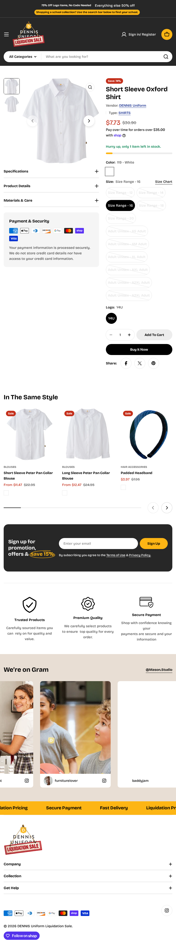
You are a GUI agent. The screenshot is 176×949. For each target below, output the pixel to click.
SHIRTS (124, 113)
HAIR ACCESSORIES (134, 467)
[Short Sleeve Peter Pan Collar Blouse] (29, 434)
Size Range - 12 (121, 194)
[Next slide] (88, 120)
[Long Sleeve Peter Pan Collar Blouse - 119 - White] (64, 492)
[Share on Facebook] (126, 363)
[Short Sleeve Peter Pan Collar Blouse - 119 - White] (6, 492)
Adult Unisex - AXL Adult (128, 271)
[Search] (166, 56)
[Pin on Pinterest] (153, 363)
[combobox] (88, 56)
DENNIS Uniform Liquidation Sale (44, 926)
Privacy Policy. (140, 555)
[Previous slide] (32, 120)
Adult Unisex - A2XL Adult (129, 284)
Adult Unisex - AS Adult (127, 233)
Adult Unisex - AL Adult (127, 258)
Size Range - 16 (120, 205)
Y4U (111, 318)
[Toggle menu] (6, 34)
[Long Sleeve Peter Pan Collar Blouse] (88, 434)
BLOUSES (10, 467)
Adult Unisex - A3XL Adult (129, 297)
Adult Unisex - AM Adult (127, 246)
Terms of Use (115, 555)
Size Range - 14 (152, 194)
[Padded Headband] (146, 434)
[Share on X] (139, 363)
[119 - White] (109, 171)
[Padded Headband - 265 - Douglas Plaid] (123, 487)
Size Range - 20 (122, 220)
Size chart (163, 182)
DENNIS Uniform (132, 105)
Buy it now (139, 349)
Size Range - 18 (152, 207)
